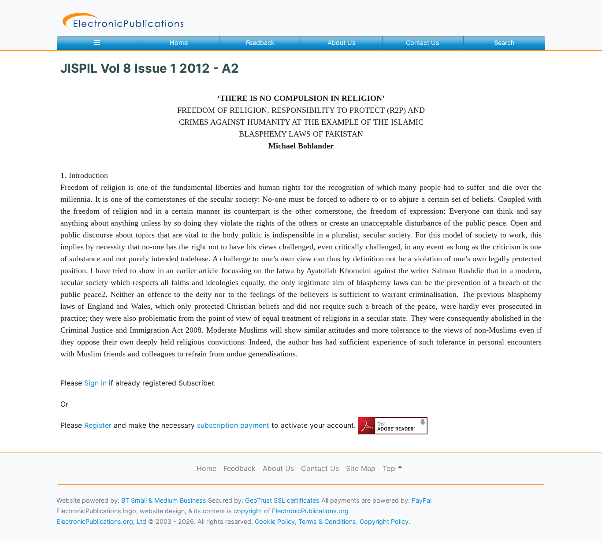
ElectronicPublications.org (310, 511)
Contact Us (422, 42)
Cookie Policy (28, 521)
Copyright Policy (384, 521)
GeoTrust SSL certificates (282, 500)
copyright (248, 511)
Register (97, 425)
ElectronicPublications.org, (45, 504)
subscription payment (233, 425)
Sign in (95, 382)
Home (179, 42)
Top (390, 468)
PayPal (421, 500)
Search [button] (504, 42)
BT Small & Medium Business (163, 500)
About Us (341, 42)
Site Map (360, 468)
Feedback (260, 42)
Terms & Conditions (75, 521)
